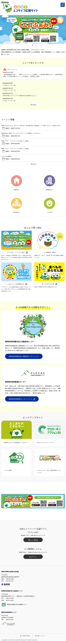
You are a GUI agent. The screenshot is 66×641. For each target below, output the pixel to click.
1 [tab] (28, 45)
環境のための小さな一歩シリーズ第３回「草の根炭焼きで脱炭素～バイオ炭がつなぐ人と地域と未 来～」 (31, 125)
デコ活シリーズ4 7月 (9, 90)
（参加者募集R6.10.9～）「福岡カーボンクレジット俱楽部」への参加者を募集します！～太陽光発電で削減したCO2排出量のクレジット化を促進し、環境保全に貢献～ (33, 75)
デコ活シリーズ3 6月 (9, 100)
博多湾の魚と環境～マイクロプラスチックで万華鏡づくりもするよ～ (21, 133)
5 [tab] (38, 45)
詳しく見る (33, 539)
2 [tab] (30, 45)
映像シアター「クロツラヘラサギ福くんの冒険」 (15, 141)
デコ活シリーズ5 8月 (9, 85)
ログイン (33, 556)
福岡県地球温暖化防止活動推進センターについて (24, 356)
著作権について (39, 636)
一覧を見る (33, 105)
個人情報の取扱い (25, 636)
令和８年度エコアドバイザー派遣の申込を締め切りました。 (20, 95)
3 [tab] (33, 45)
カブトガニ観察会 (6, 156)
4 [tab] (35, 45)
